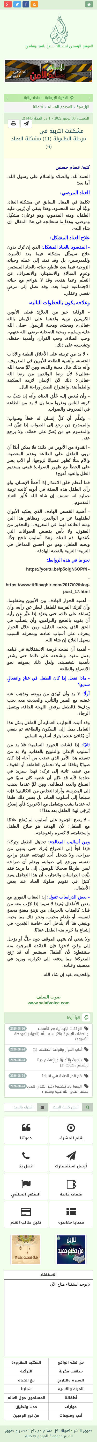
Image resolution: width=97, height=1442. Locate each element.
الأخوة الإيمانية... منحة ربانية (46, 97)
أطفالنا (38, 107)
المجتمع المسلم (60, 107)
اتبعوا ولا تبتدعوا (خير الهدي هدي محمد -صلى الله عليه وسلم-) (49, 1089)
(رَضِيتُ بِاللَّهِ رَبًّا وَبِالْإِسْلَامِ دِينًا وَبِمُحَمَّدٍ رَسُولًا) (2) (49, 1063)
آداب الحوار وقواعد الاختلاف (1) (46, 1049)
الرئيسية (83, 107)
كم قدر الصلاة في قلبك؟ (46, 1075)
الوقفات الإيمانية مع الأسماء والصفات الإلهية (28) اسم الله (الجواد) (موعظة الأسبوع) (49, 1033)
